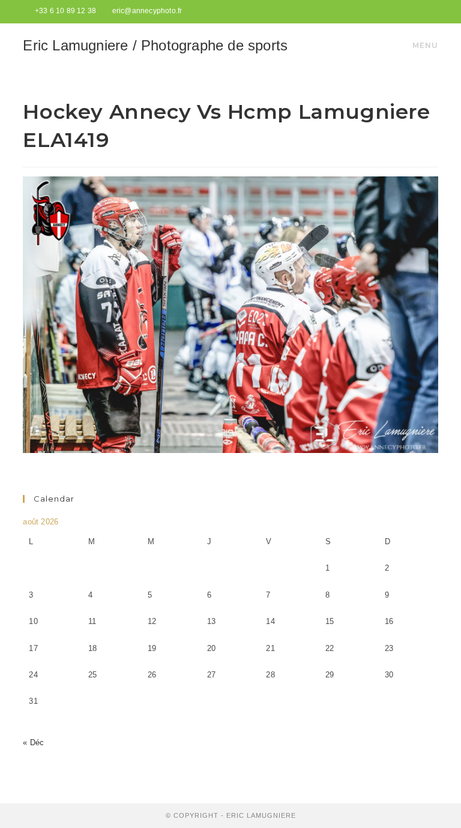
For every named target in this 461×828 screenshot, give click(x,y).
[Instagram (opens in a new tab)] (432, 11)
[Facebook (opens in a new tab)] (420, 11)
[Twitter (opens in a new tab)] (407, 11)
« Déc (33, 742)
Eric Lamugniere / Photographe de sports (155, 45)
